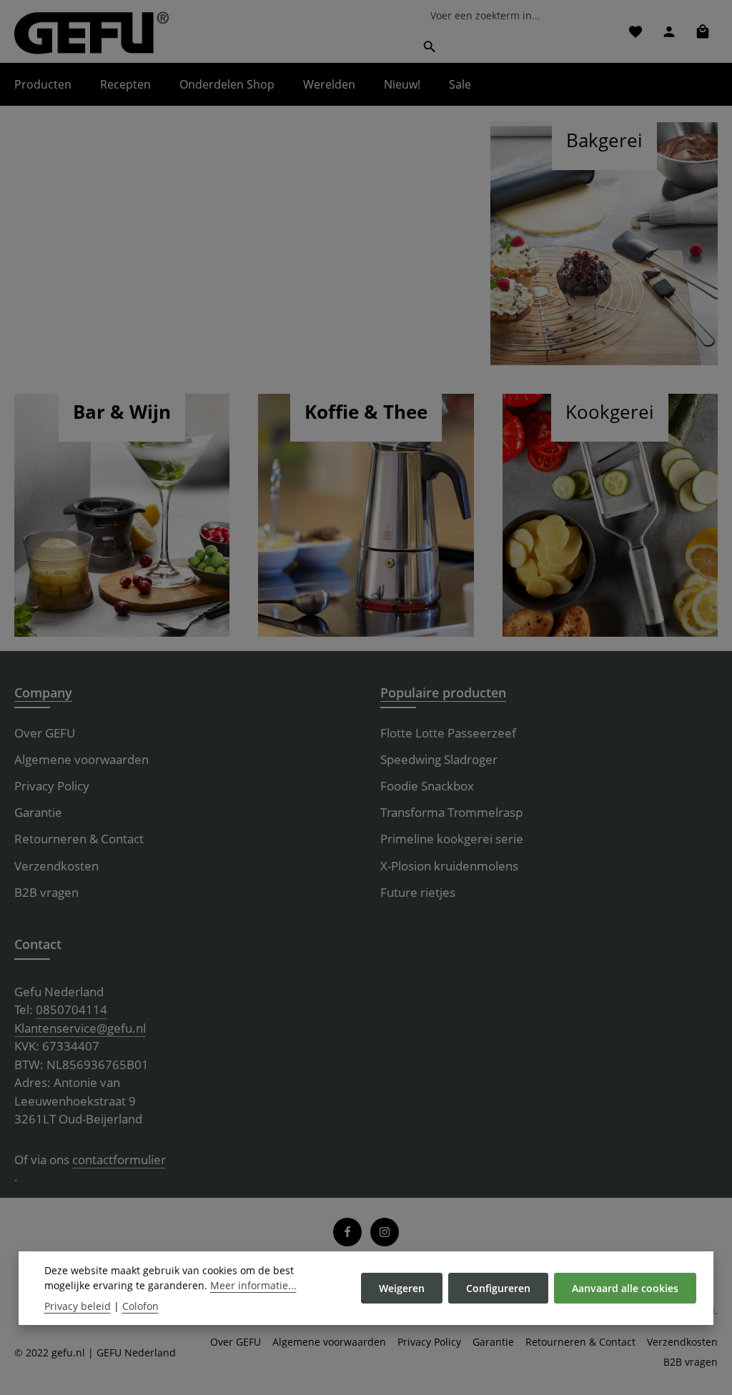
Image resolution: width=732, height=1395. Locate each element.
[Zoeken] (430, 46)
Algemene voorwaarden (81, 759)
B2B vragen (46, 892)
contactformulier (119, 1159)
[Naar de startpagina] (91, 33)
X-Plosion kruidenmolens (449, 866)
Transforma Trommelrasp (451, 812)
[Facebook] (347, 1232)
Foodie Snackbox (427, 786)
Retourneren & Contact (79, 838)
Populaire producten (443, 692)
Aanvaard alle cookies (625, 1288)
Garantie (38, 812)
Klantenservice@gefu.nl (80, 1028)
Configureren (498, 1288)
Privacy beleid (77, 1306)
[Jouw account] (668, 31)
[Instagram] (384, 1232)
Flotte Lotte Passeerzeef (448, 733)
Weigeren (402, 1288)
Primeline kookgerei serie (451, 838)
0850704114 (71, 1009)
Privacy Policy (51, 786)
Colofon (140, 1306)
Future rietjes (417, 892)
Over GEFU (44, 733)
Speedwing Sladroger (439, 759)
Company (43, 692)
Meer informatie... (253, 1285)
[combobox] (509, 15)
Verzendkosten (56, 866)
